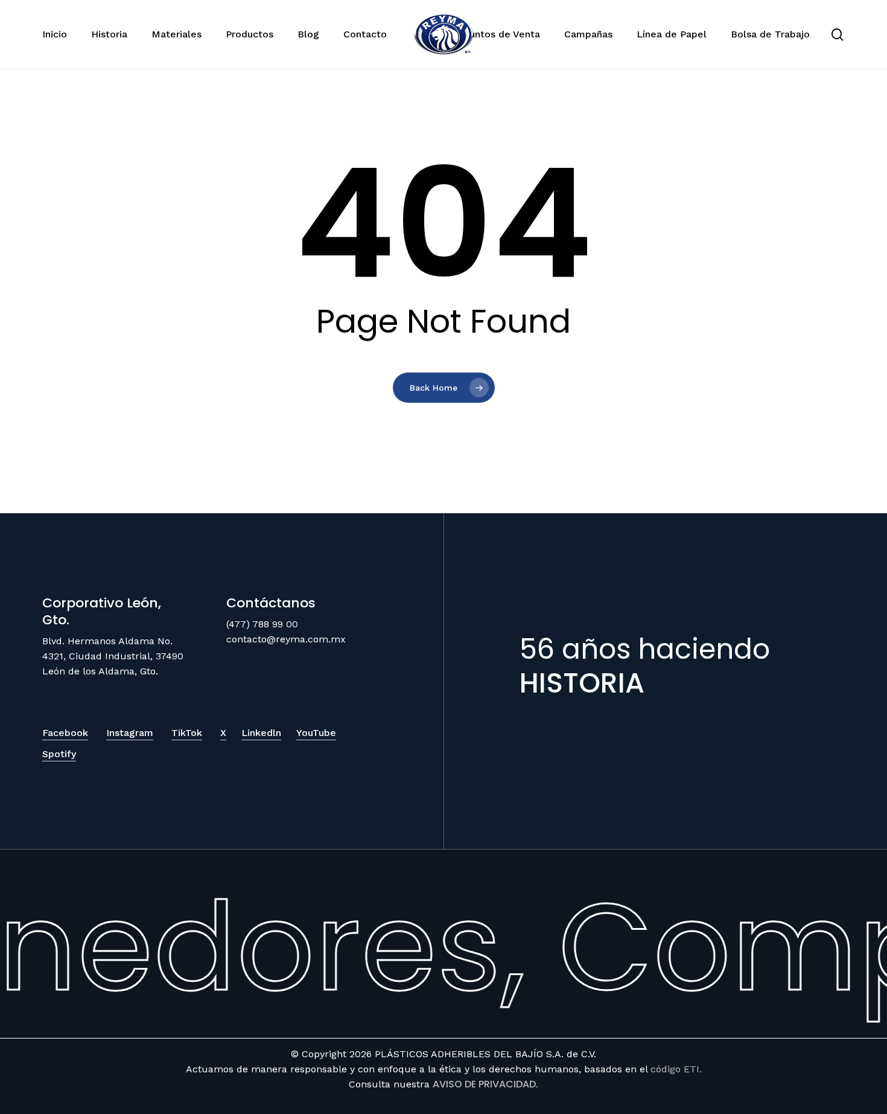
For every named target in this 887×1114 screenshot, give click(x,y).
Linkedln (261, 732)
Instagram (129, 732)
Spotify (59, 754)
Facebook (65, 732)
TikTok (186, 732)
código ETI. (676, 1069)
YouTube (316, 732)
